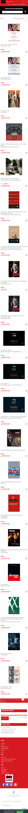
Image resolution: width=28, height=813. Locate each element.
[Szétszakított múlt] (14, 98)
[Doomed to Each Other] (14, 338)
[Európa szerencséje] (14, 65)
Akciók (2, 750)
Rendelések (4, 771)
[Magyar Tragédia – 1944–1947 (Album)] (14, 166)
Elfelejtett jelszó (5, 773)
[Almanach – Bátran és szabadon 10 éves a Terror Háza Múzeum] (14, 132)
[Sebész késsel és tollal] (14, 641)
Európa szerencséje (6, 78)
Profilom (3, 767)
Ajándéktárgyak (4, 748)
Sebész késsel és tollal (6, 654)
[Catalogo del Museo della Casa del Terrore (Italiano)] (14, 438)
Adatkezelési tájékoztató (7, 761)
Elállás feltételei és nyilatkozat (8, 759)
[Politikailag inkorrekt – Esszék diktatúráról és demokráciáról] (14, 503)
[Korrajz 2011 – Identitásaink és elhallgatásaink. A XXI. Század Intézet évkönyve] (14, 199)
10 (1, 701)
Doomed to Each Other (11, 351)
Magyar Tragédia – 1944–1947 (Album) (11, 179)
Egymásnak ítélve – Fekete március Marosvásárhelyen (13, 417)
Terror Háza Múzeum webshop (14, 8)
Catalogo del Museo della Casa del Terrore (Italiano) (13, 450)
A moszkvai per (5, 585)
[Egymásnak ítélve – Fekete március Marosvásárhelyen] (14, 404)
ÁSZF (2, 762)
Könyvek (3, 743)
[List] (4, 18)
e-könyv (3, 745)
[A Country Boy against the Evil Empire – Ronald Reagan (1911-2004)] (14, 269)
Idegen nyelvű (4, 747)
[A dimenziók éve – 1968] (14, 674)
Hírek (2, 752)
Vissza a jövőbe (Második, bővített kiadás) (11, 482)
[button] (5, 52)
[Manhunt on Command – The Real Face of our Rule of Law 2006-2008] (14, 537)
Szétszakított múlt (5, 111)
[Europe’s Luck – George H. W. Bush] (14, 32)
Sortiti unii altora (11, 384)
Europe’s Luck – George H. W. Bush (9, 45)
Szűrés (5, 718)
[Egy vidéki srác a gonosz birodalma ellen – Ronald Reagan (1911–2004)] (14, 303)
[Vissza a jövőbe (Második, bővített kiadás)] (14, 469)
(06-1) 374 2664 (9, 1)
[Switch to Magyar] (26, 1)
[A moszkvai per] (14, 572)
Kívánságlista (4, 769)
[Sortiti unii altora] (14, 371)
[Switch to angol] (23, 1)
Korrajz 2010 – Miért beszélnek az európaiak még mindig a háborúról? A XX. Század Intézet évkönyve (14, 248)
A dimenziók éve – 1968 (6, 687)
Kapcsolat (3, 757)
